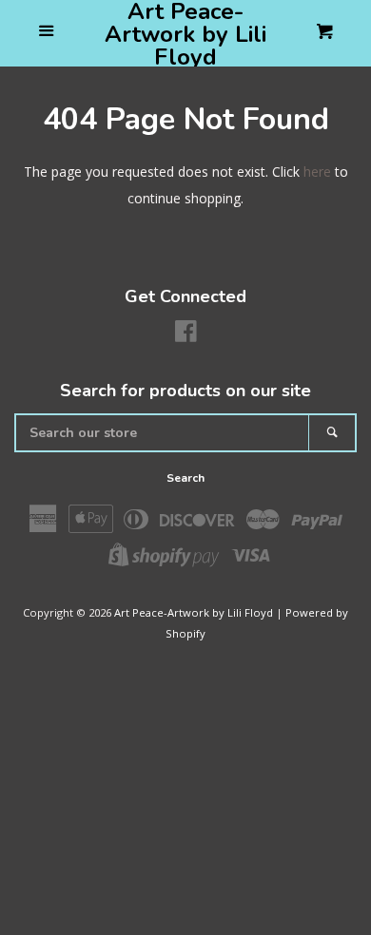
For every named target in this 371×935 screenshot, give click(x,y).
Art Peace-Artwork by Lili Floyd (185, 34)
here (317, 171)
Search (185, 478)
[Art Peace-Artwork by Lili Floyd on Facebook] (186, 335)
